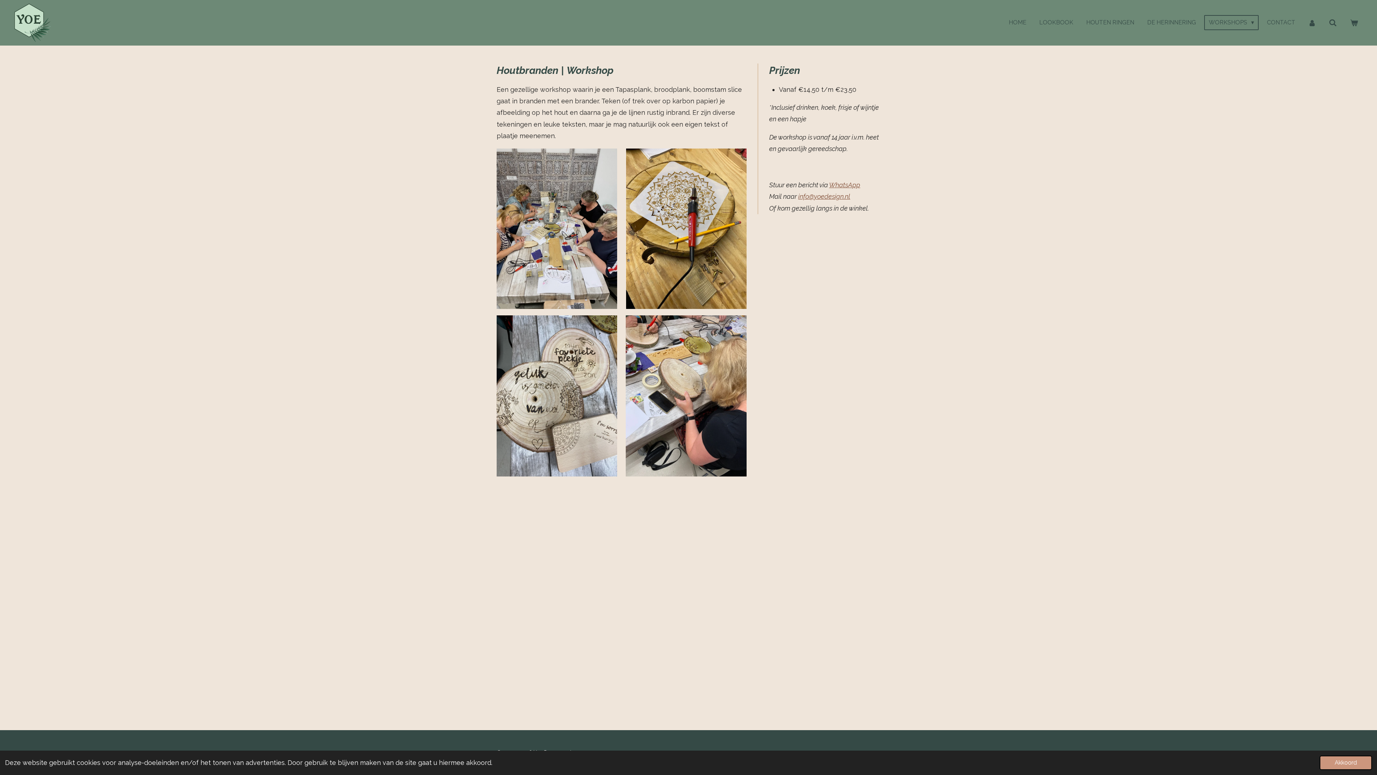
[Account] (1312, 22)
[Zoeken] (1332, 22)
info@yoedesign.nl (824, 196)
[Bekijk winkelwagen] (1354, 22)
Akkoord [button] (1346, 762)
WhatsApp (844, 185)
